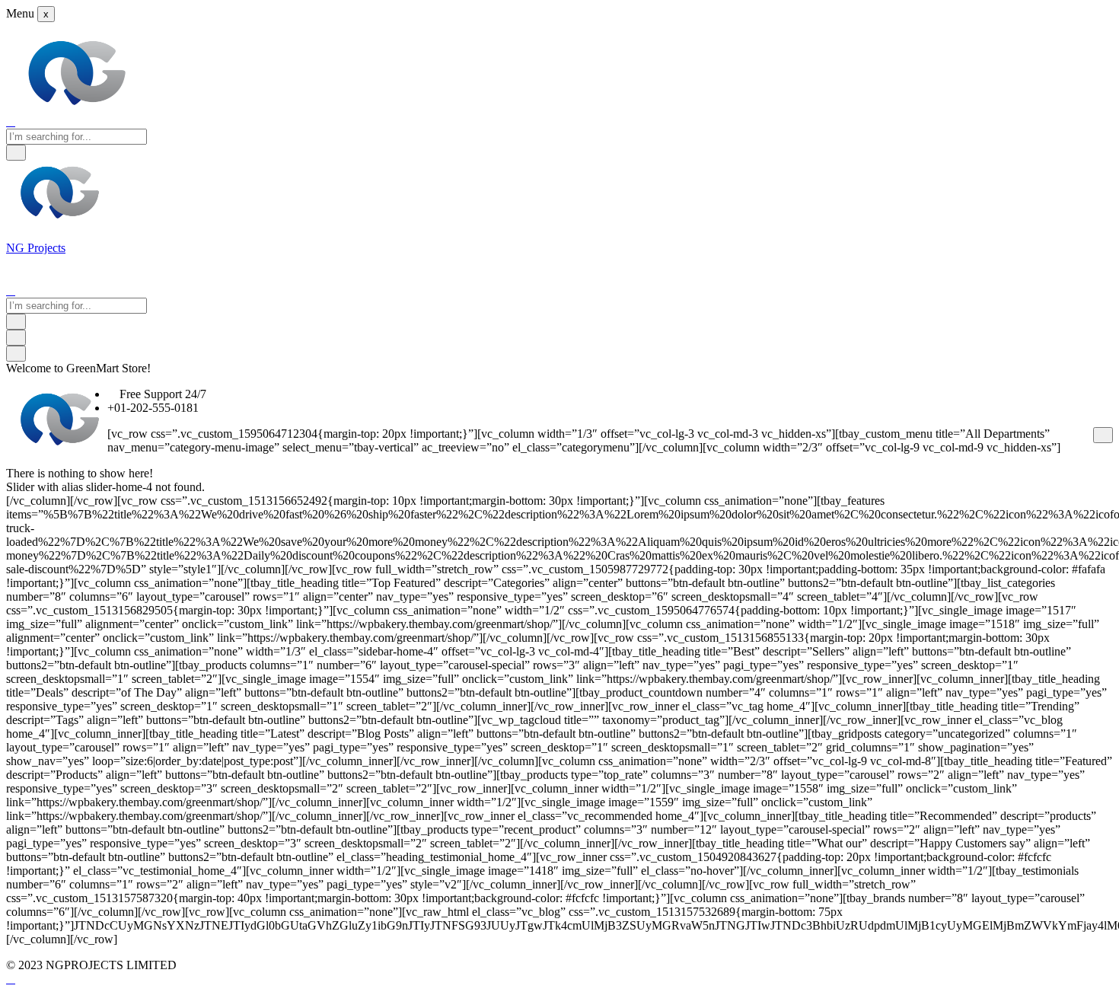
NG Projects (35, 247)
